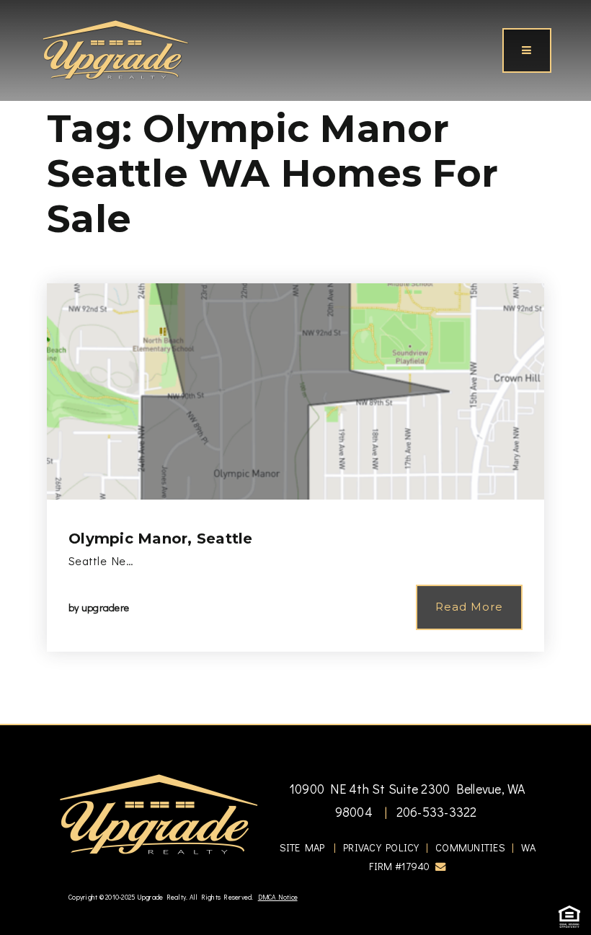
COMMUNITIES (470, 847)
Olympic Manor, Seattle (160, 538)
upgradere (105, 607)
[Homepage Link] (115, 48)
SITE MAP (302, 847)
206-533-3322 (434, 811)
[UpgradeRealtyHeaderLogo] (158, 813)
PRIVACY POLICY (381, 847)
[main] (295, 362)
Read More (469, 606)
